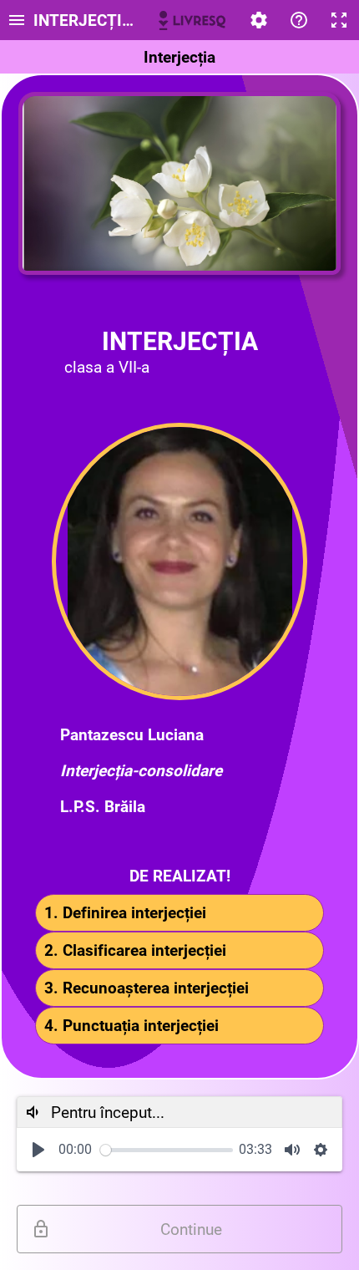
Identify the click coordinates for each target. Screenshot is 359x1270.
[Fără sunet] (292, 1149)
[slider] (166, 1150)
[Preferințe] (259, 20)
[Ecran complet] (339, 20)
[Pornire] (38, 1149)
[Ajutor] (299, 20)
